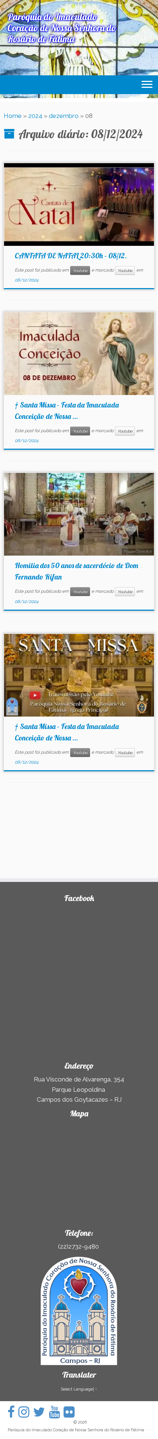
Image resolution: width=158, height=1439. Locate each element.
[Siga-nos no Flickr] (71, 1412)
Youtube (80, 270)
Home (13, 115)
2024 (35, 115)
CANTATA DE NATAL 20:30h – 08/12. (71, 255)
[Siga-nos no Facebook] (12, 1412)
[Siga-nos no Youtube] (56, 1412)
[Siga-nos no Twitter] (41, 1412)
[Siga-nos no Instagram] (25, 1412)
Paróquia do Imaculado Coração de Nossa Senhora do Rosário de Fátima (76, 1430)
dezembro (64, 115)
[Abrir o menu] (146, 84)
